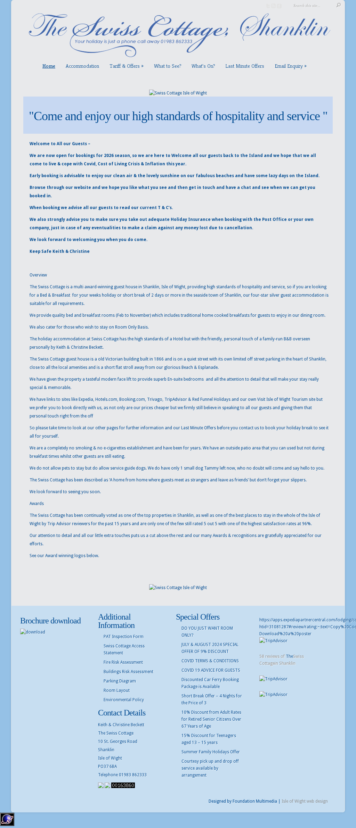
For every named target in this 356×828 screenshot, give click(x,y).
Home (48, 66)
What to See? (167, 66)
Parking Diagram (120, 681)
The (289, 656)
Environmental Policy (124, 699)
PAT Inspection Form (124, 636)
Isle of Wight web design (305, 801)
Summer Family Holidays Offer (210, 752)
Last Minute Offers (244, 66)
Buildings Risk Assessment (128, 671)
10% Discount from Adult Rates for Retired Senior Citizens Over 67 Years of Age (211, 719)
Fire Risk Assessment (123, 662)
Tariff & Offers (125, 66)
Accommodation (82, 66)
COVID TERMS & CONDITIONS (210, 661)
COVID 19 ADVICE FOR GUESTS (210, 670)
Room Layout (117, 690)
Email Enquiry (289, 66)
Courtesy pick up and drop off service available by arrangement (210, 768)
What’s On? (203, 66)
